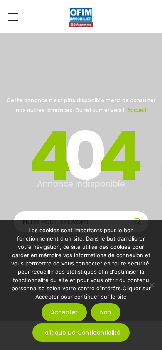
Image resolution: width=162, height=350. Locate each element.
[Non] (151, 285)
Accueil (136, 110)
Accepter (64, 312)
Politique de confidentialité (81, 332)
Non (105, 312)
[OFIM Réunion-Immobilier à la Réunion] (81, 16)
